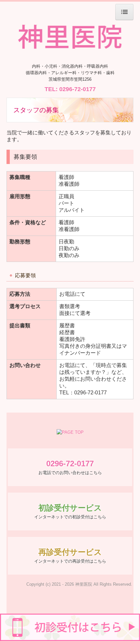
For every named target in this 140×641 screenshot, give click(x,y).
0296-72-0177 (77, 89)
